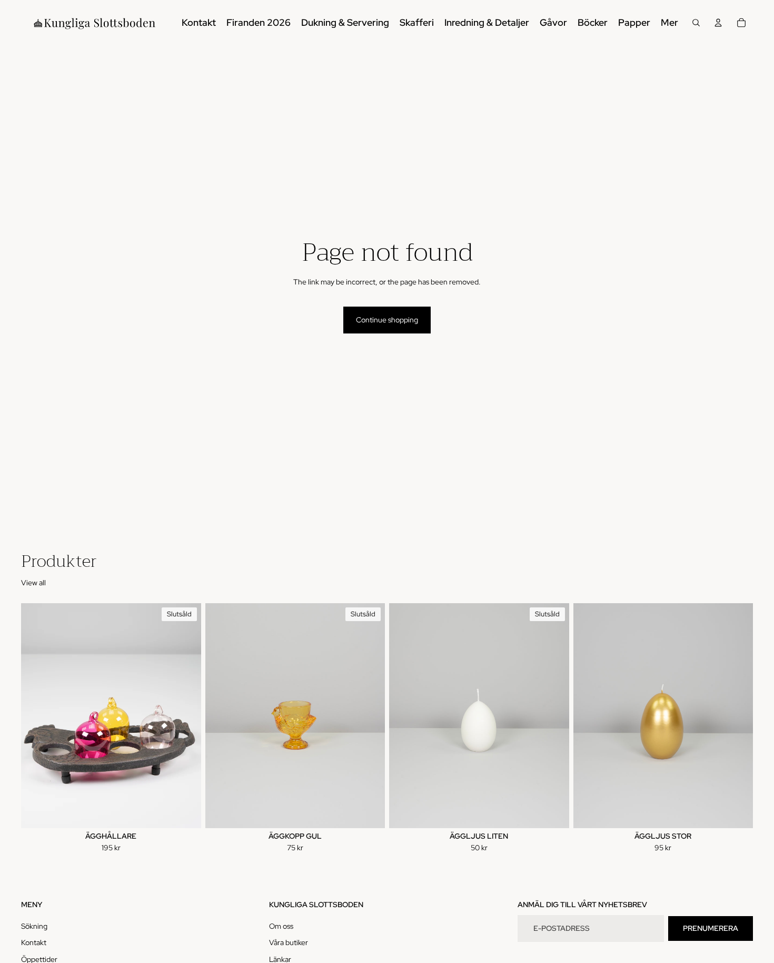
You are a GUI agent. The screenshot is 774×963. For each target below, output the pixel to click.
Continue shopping (387, 320)
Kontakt (33, 943)
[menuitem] (669, 23)
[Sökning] (696, 22)
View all (33, 582)
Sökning (34, 926)
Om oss (281, 926)
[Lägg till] (736, 811)
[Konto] (718, 22)
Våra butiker (288, 943)
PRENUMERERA (710, 928)
